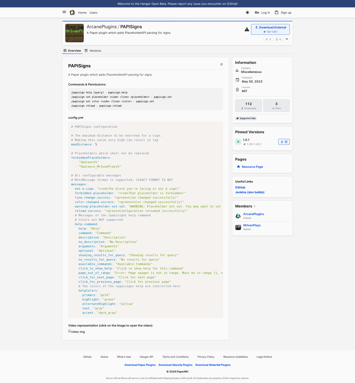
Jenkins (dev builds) (250, 192)
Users (93, 12)
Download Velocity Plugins (175, 364)
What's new (124, 356)
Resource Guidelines (235, 356)
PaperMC (183, 371)
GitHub (240, 187)
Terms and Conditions (175, 356)
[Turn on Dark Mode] (247, 12)
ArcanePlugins (102, 26)
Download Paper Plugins (140, 364)
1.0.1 (246, 140)
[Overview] (221, 64)
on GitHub (229, 4)
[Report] (287, 39)
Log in (265, 12)
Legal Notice (264, 356)
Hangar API (146, 356)
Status (104, 356)
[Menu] (64, 12)
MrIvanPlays (252, 225)
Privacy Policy (205, 356)
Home (82, 12)
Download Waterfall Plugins (213, 364)
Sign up (286, 12)
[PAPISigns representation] (76, 331)
